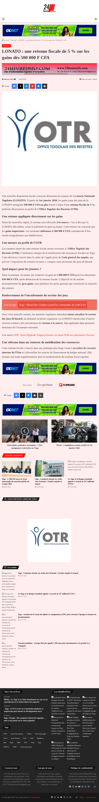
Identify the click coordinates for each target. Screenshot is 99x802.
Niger (11, 742)
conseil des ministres (17, 734)
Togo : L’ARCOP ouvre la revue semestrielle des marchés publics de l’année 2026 (15, 481)
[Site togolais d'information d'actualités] (49, 8)
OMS (18, 742)
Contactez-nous (90, 797)
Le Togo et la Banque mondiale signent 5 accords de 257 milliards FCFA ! (81, 481)
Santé (32, 742)
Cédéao (29, 734)
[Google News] (44, 385)
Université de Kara (26, 747)
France (5, 738)
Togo (39, 742)
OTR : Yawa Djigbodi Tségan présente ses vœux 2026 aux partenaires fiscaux (53, 335)
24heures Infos (9, 79)
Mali (4, 742)
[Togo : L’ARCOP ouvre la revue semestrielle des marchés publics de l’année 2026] (16, 468)
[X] (73, 786)
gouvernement (15, 738)
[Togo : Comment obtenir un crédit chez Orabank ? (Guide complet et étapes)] (49, 468)
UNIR (15, 747)
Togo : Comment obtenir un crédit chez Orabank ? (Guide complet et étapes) (48, 481)
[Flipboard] (67, 385)
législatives (40, 738)
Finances (13, 40)
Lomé (31, 738)
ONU (25, 742)
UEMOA (6, 747)
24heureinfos (35, 797)
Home (82, 797)
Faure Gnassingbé (40, 734)
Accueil (6, 40)
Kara (24, 738)
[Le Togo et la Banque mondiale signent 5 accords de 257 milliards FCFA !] (82, 468)
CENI (5, 734)
